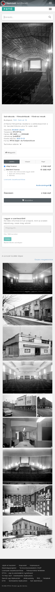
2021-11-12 (21, 138)
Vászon (27, 162)
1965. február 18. (20, 120)
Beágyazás (11, 152)
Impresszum (34, 565)
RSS (38, 578)
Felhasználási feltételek (35, 570)
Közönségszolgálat (9, 568)
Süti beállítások (36, 581)
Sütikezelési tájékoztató (18, 581)
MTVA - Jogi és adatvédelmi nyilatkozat (17, 573)
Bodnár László (18, 130)
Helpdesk (46, 578)
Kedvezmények (43, 185)
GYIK (4, 581)
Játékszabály (28, 578)
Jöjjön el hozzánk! (9, 565)
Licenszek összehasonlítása (14, 179)
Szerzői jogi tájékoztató (11, 578)
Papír (43, 162)
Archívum (17, 3)
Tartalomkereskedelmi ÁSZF (31, 568)
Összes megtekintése (44, 260)
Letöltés (11, 162)
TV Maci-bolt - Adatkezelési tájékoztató (17, 576)
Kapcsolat (23, 565)
